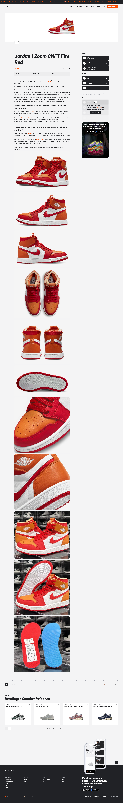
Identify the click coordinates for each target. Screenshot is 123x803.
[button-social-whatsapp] (112, 684)
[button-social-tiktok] (115, 684)
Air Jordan (31, 111)
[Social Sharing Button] (6, 684)
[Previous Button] (6, 728)
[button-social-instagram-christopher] (104, 684)
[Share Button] (64, 68)
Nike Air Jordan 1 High (51, 81)
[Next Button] (9, 728)
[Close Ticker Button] (117, 2)
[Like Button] (69, 68)
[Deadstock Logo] (7, 6)
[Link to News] (11, 6)
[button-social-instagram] (107, 684)
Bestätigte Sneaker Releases (27, 698)
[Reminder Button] (66, 68)
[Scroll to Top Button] (116, 762)
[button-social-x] (117, 684)
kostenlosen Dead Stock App (28, 117)
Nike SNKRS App (40, 139)
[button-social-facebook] (110, 684)
